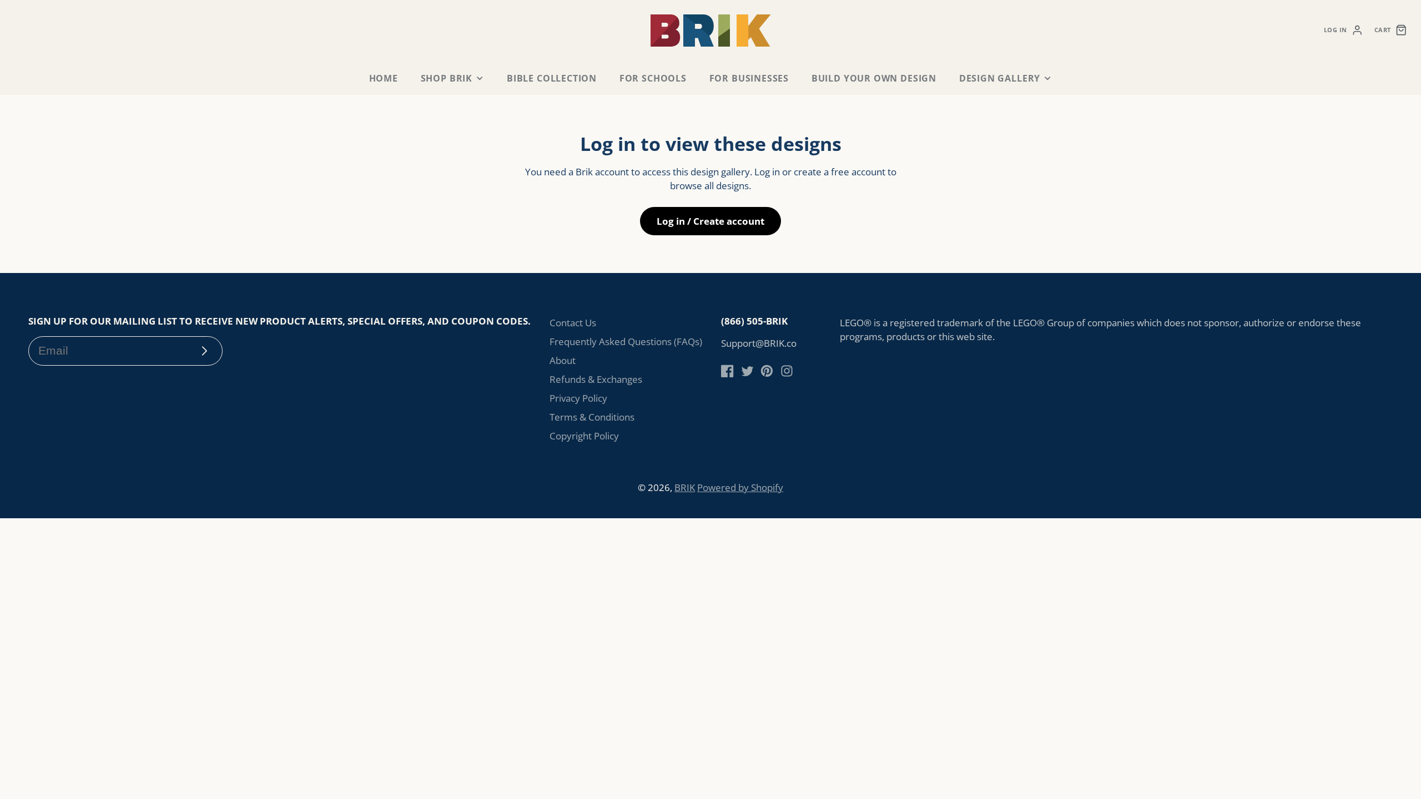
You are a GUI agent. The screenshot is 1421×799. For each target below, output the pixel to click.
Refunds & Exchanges (596, 379)
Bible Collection (552, 78)
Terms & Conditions (592, 417)
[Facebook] (727, 371)
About (563, 360)
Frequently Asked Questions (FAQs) (626, 341)
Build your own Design (874, 78)
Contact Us (573, 322)
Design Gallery (999, 78)
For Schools (653, 78)
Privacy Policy (578, 398)
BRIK (684, 487)
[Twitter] (747, 371)
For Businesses (749, 78)
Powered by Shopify (740, 487)
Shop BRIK (446, 78)
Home (383, 78)
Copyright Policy (584, 435)
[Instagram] (786, 371)
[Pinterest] (766, 371)
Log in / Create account (710, 221)
